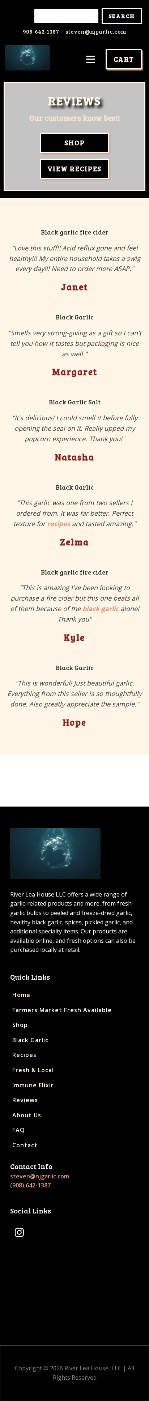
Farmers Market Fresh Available (62, 1010)
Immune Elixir (33, 1085)
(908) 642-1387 (30, 1185)
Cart (124, 59)
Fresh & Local (33, 1070)
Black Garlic (30, 1040)
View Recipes (74, 168)
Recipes (24, 1055)
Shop (74, 142)
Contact (25, 1145)
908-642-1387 (41, 31)
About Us (26, 1115)
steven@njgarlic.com (95, 31)
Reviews (25, 1100)
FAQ (18, 1130)
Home (21, 995)
